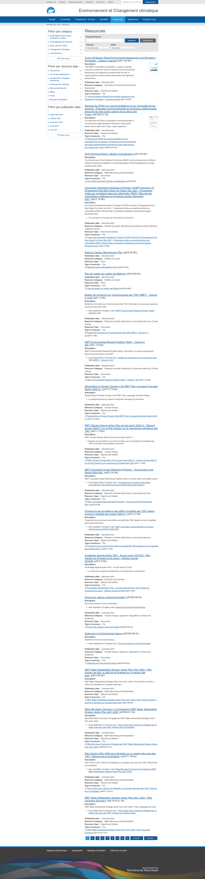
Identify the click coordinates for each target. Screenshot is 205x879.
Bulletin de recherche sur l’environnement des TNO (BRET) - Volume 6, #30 (123, 358)
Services (62, 2)
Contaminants (65, 53)
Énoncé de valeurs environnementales (105, 597)
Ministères (89, 2)
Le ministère (65, 19)
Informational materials (65, 84)
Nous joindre (100, 2)
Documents (65, 70)
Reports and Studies (65, 99)
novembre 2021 (65, 122)
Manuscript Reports (65, 88)
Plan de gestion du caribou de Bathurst (105, 273)
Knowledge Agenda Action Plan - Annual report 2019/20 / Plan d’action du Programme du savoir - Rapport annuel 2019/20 (117, 558)
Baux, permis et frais (65, 45)
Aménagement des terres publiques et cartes (65, 37)
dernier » (150, 838)
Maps (65, 92)
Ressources (118, 19)
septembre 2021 (65, 114)
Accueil (52, 19)
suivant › (136, 838)
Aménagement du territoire (66, 42)
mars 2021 (65, 126)
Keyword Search (93, 36)
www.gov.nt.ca (51, 2)
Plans (65, 96)
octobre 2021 (65, 118)
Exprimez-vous (149, 19)
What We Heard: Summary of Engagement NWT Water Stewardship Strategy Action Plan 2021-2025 (122, 770)
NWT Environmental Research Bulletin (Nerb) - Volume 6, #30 (122, 311)
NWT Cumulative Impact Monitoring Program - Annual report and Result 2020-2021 (119, 471)
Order (113, 44)
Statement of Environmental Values (130, 607)
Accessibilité (77, 850)
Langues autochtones (76, 2)
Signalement (133, 19)
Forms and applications (65, 74)
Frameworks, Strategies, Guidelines (65, 79)
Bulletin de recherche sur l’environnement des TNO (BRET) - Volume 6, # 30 (121, 296)
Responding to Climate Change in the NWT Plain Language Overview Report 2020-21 (121, 387)
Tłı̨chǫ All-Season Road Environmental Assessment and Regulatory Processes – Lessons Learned (110, 98)
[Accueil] (52, 10)
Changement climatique (65, 49)
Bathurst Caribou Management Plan (103, 252)
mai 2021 (65, 130)
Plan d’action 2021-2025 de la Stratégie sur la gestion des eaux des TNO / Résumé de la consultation (123, 726)
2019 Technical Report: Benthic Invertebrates (109, 154)
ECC (59, 24)
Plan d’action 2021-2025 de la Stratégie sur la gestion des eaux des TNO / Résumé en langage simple (123, 811)
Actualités (104, 19)
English (110, 2)
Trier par (89, 44)
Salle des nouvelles (118, 850)
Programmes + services (85, 19)
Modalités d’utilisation (96, 850)
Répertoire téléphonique (57, 850)
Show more (64, 58)
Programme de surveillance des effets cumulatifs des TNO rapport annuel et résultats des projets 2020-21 (119, 483)
